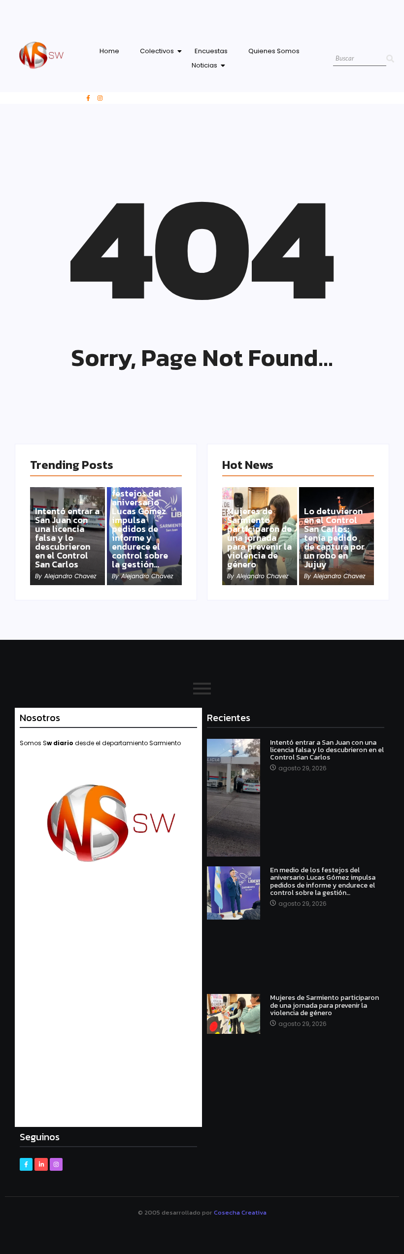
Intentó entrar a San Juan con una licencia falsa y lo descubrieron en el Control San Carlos (67, 538)
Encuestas (211, 51)
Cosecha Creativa (240, 1212)
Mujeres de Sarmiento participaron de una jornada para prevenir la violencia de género (259, 538)
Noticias (204, 65)
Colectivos (157, 51)
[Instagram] (100, 98)
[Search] (390, 58)
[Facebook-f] (88, 98)
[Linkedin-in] (40, 1164)
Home (109, 51)
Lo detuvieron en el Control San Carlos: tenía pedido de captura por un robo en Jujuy (334, 538)
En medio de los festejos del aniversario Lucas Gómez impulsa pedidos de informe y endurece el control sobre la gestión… (144, 524)
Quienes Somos (274, 51)
